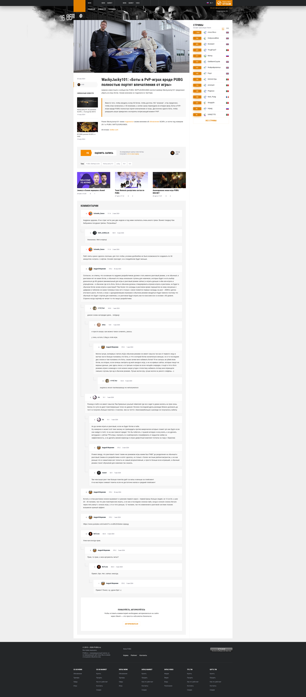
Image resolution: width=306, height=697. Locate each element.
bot (130, 163)
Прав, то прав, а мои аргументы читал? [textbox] (103, 557)
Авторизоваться (131, 624)
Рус (227, 28)
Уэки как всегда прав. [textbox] (92, 541)
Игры (75, 686)
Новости (102, 9)
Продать (99, 677)
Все (223, 28)
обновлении (154, 122)
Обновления (78, 673)
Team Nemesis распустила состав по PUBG (129, 191)
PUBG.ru (85, 653)
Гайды (75, 682)
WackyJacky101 (108, 163)
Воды (166, 682)
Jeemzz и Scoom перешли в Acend (91, 190)
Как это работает (102, 682)
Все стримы (211, 120)
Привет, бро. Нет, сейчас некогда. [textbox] (105, 574)
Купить (98, 673)
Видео (166, 677)
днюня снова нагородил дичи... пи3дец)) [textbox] (103, 315)
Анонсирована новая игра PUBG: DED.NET (166, 191)
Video (137, 3)
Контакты (143, 655)
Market (109, 3)
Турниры (76, 677)
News (89, 3)
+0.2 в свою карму (133, 154)
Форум (166, 673)
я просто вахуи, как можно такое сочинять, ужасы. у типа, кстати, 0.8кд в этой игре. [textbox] (112, 334)
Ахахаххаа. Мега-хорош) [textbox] (97, 240)
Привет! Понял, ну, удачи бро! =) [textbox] (108, 590)
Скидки (98, 690)
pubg (118, 163)
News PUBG (127, 649)
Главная (91, 9)
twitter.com (114, 130)
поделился (129, 122)
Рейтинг (134, 655)
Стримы (112, 9)
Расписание (168, 686)
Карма (125, 655)
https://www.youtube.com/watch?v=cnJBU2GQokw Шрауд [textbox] (106, 524)
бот (124, 163)
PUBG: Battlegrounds (93, 163)
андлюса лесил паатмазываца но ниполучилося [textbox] (119, 388)
